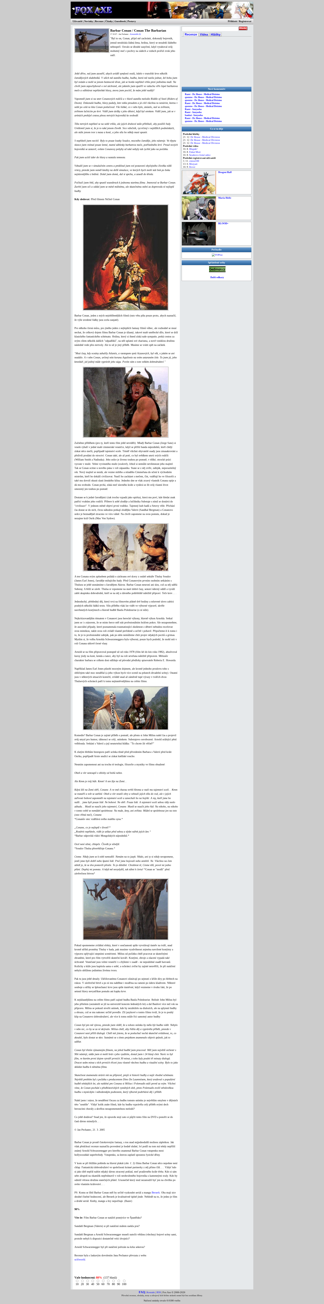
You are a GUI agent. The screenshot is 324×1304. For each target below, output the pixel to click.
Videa (204, 34)
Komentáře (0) (135, 34)
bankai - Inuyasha (194, 115)
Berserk (156, 1192)
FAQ (142, 1292)
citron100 (194, 161)
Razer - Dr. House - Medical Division (202, 94)
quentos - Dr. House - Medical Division (203, 97)
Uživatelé (77, 21)
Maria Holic (224, 197)
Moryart (193, 164)
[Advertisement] (118, 64)
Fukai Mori (195, 152)
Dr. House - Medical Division (205, 137)
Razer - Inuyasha (193, 109)
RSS (159, 1292)
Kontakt (151, 1292)
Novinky (88, 21)
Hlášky (215, 34)
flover (192, 167)
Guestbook (120, 21)
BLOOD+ (223, 223)
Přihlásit (232, 21)
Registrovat (245, 21)
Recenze (99, 21)
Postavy (132, 21)
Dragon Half (225, 172)
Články (109, 21)
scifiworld (79, 1259)
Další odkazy (217, 277)
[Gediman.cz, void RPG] (217, 271)
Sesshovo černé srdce (200, 155)
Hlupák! (193, 149)
